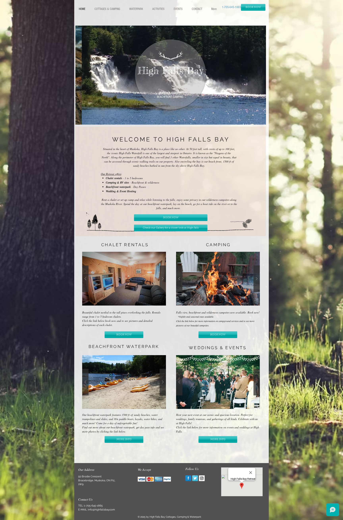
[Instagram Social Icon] (202, 478)
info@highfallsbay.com (101, 509)
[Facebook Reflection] (188, 478)
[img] (141, 479)
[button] (107, 9)
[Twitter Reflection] (195, 478)
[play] (260, 119)
